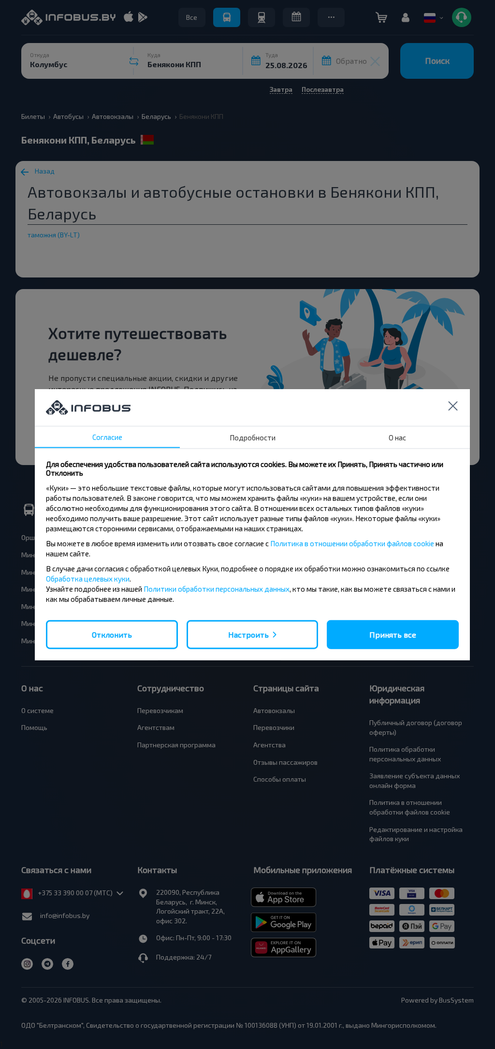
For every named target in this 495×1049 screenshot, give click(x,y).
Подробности (253, 437)
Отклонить (112, 634)
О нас (397, 437)
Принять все (392, 634)
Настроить (248, 634)
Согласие (107, 436)
